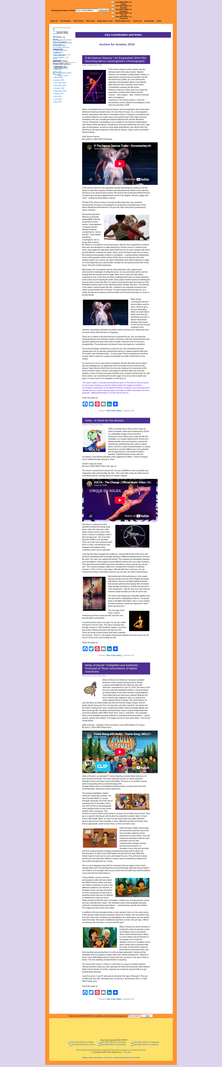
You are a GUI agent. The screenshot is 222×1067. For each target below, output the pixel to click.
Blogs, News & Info (105, 21)
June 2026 (58, 69)
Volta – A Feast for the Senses (104, 420)
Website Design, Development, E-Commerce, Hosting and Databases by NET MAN (111, 1057)
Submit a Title (108, 1050)
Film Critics (90, 21)
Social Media (149, 21)
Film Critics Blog (114, 411)
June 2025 (58, 99)
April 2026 (57, 74)
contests (57, 52)
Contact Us (137, 21)
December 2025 (60, 83)
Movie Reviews (95, 1050)
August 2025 (58, 94)
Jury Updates (59, 57)
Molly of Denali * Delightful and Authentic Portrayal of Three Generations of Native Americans (111, 668)
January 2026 (59, 80)
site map (127, 1052)
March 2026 (58, 77)
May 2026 (57, 72)
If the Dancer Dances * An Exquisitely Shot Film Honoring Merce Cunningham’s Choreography (115, 59)
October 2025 (59, 88)
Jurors (117, 1050)
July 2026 (57, 66)
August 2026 (58, 64)
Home (159, 21)
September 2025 (60, 91)
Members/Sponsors (122, 21)
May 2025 (57, 102)
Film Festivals (81, 1050)
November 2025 (60, 85)
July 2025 (57, 96)
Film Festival (78, 21)
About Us (54, 21)
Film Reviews (65, 21)
